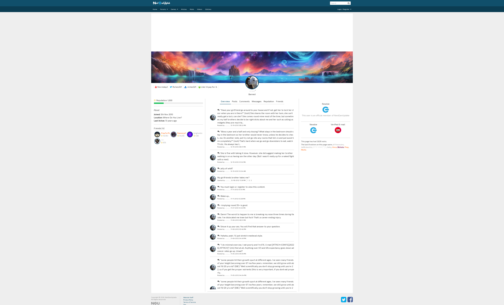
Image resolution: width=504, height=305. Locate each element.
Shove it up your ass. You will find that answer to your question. (250, 226)
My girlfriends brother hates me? (233, 177)
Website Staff (188, 297)
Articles (184, 9)
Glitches (208, 9)
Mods (192, 9)
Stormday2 (162, 87)
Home (155, 9)
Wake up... (225, 196)
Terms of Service (189, 302)
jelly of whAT (226, 168)
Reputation (269, 101)
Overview (225, 101)
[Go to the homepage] (161, 3)
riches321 (191, 87)
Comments (244, 101)
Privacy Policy (188, 300)
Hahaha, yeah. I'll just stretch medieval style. (241, 235)
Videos (199, 9)
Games (174, 9)
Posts (234, 101)
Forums (163, 9)
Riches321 (177, 87)
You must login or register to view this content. (242, 187)
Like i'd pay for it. (209, 87)
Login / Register (343, 9)
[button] (348, 3)
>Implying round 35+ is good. (234, 205)
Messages (256, 101)
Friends (279, 101)
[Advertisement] (252, 31)
